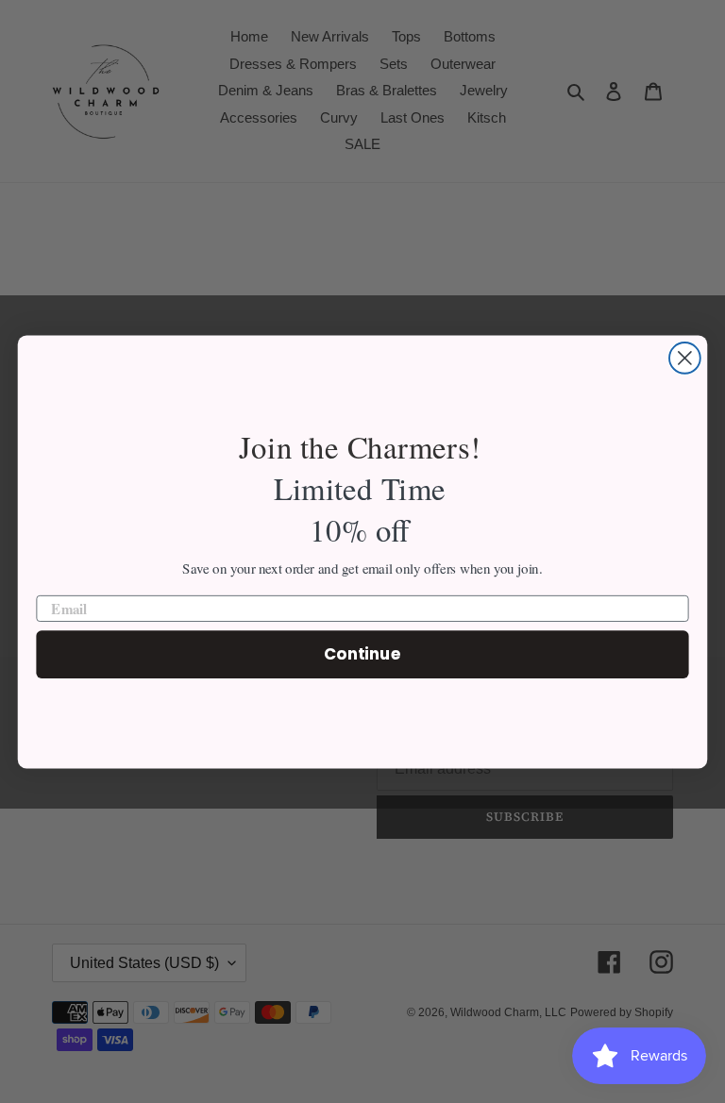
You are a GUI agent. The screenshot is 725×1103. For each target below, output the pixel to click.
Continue (362, 653)
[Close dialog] (684, 358)
